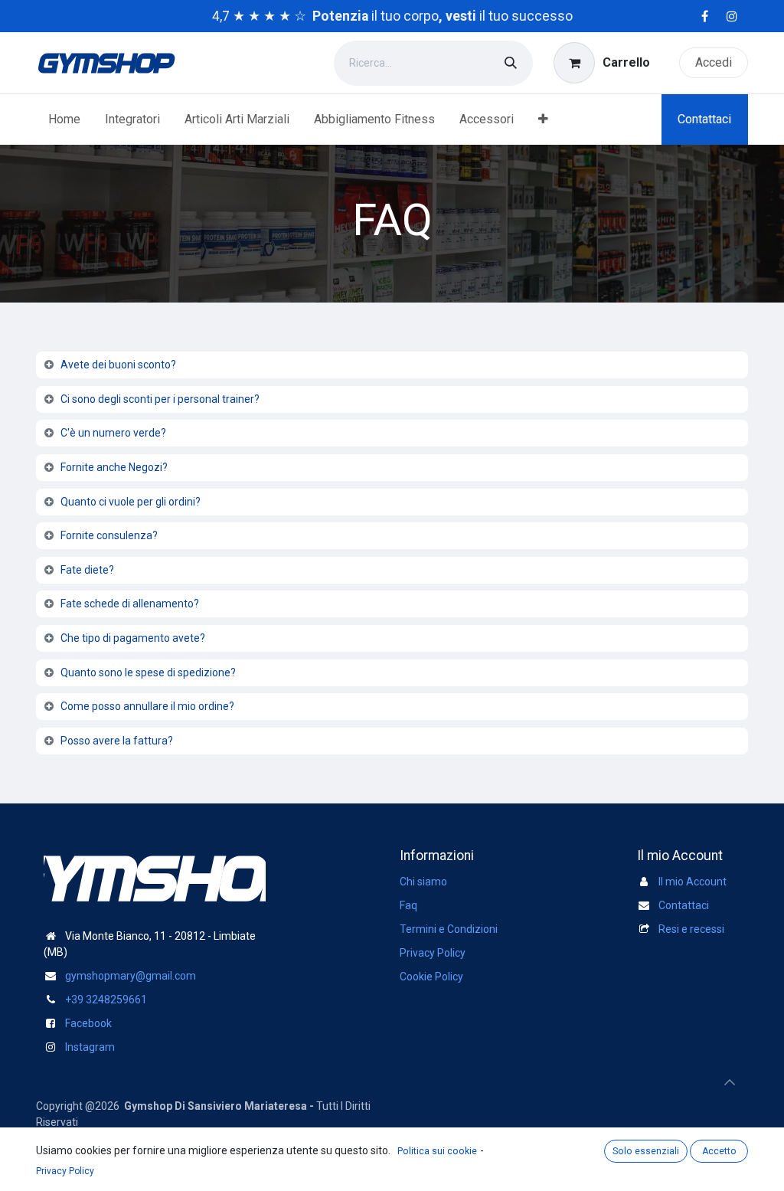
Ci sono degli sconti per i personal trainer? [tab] (160, 399)
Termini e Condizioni (449, 929)
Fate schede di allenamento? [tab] (129, 603)
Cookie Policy (431, 976)
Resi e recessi (691, 929)
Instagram (90, 1047)
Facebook (88, 1023)
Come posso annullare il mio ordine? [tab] (147, 706)
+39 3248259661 (106, 999)
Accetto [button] (719, 1151)
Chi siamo (423, 881)
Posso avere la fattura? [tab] (116, 741)
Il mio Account (692, 881)
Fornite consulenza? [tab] (109, 535)
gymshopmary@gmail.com (130, 976)
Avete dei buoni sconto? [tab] (118, 364)
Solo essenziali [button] (645, 1151)
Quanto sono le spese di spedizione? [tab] (148, 672)
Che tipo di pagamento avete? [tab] (132, 638)
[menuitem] (64, 119)
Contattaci (704, 119)
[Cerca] (510, 63)
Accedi (713, 62)
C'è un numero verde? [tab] (113, 433)
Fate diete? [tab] (87, 570)
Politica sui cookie (437, 1151)
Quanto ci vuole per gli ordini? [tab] (130, 502)
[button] (729, 1082)
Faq (408, 905)
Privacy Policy (433, 953)
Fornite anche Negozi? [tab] (114, 467)
